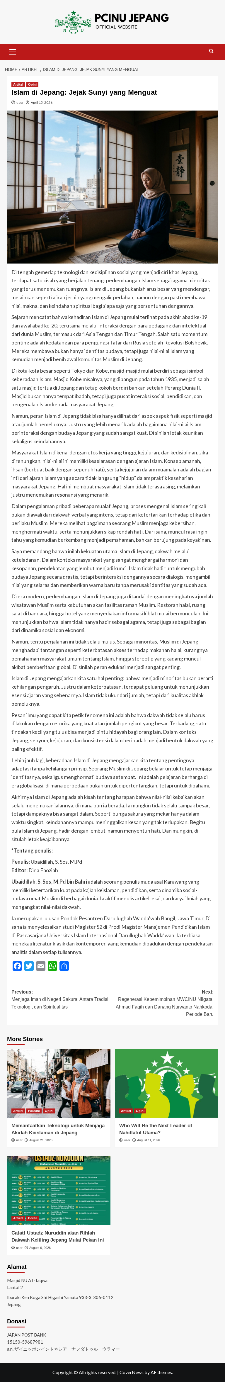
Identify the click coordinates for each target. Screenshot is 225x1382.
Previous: (60, 999)
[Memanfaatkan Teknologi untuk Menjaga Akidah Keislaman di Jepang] (58, 1083)
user (20, 102)
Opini (32, 84)
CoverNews (132, 1372)
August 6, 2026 (40, 1247)
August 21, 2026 (40, 1140)
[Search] (211, 51)
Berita (32, 1218)
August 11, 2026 (148, 1140)
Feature (34, 1111)
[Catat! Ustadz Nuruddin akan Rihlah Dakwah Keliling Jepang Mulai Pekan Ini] (58, 1190)
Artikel (18, 84)
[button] (13, 51)
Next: (165, 1003)
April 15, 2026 (41, 102)
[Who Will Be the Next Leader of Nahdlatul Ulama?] (166, 1083)
